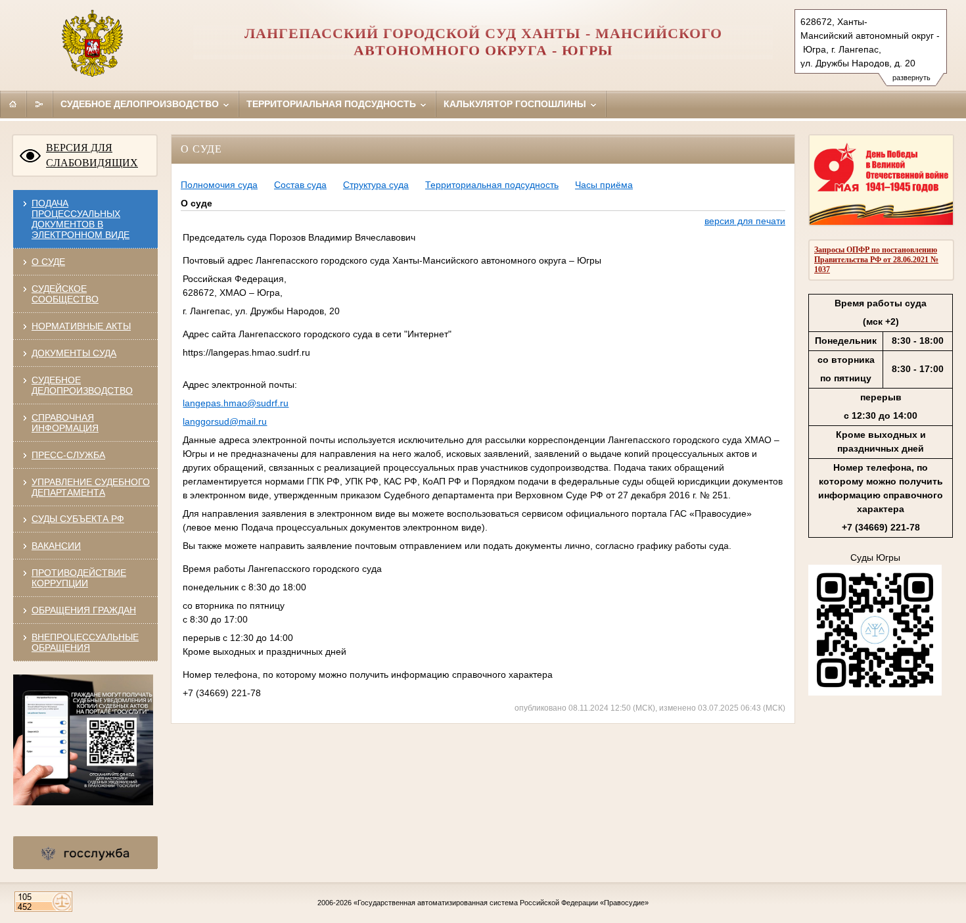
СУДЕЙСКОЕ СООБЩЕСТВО (65, 293)
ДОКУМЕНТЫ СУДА (74, 353)
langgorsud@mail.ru (225, 421)
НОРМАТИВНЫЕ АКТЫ (81, 326)
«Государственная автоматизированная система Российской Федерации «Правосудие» (501, 903)
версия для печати (744, 221)
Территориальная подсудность (332, 104)
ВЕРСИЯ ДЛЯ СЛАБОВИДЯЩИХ (92, 155)
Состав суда (300, 184)
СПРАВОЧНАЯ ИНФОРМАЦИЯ (65, 422)
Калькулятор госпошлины (516, 104)
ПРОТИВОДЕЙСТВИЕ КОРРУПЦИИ (79, 577)
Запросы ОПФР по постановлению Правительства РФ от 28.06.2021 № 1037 (876, 259)
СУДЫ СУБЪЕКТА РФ (78, 518)
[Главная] (13, 104)
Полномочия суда (219, 184)
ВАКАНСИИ (56, 545)
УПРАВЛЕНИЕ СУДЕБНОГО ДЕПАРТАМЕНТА (91, 487)
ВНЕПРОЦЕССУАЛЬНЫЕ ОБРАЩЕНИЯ (85, 642)
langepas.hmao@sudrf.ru (235, 403)
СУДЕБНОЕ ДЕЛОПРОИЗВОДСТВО (82, 385)
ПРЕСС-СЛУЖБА (68, 455)
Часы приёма (604, 184)
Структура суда (376, 184)
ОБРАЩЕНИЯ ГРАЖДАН (84, 610)
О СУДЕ (48, 261)
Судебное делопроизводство (140, 104)
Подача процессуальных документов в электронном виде (80, 219)
